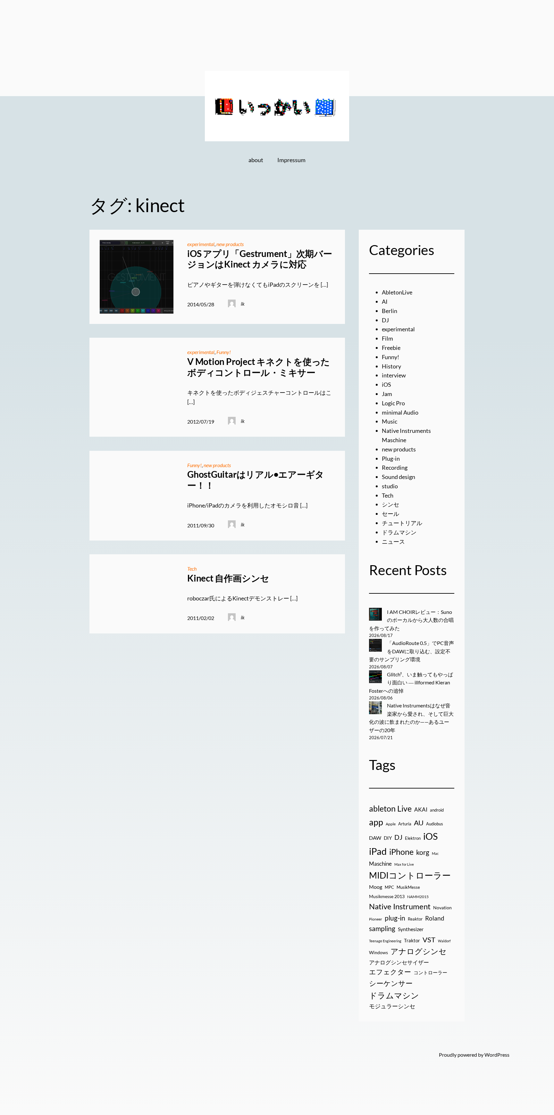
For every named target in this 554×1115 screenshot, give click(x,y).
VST (429, 939)
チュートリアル (402, 522)
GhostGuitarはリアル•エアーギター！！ (255, 480)
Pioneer (375, 919)
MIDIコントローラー (410, 875)
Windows (378, 952)
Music (389, 421)
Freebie (391, 347)
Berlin (389, 310)
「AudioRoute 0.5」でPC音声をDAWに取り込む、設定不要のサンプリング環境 (411, 651)
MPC (389, 887)
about (255, 159)
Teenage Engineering (385, 941)
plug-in (395, 918)
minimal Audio (400, 412)
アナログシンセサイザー (399, 962)
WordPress (496, 1055)
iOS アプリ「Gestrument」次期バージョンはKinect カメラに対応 (259, 259)
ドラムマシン (399, 532)
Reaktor (415, 918)
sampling (382, 928)
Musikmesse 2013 (387, 896)
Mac (435, 853)
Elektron (413, 838)
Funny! (223, 352)
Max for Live (404, 864)
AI (385, 301)
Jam (387, 393)
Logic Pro (393, 403)
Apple (391, 824)
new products (230, 244)
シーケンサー (391, 983)
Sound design (398, 476)
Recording (394, 467)
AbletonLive (397, 292)
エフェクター (390, 972)
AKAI (420, 809)
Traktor (412, 940)
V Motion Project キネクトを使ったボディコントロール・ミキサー (258, 367)
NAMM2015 (418, 896)
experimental (200, 244)
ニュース (393, 541)
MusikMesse (408, 887)
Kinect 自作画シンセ (228, 578)
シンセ (390, 504)
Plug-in (391, 458)
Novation (442, 907)
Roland (434, 918)
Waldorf (444, 941)
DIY (388, 838)
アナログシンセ (418, 951)
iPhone (401, 851)
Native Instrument (400, 906)
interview (394, 375)
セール (390, 513)
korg (422, 852)
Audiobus (434, 823)
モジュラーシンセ (392, 1006)
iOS (386, 384)
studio (390, 486)
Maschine (380, 863)
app (376, 822)
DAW (375, 838)
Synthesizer (411, 929)
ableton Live (390, 808)
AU (419, 823)
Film (387, 338)
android (437, 810)
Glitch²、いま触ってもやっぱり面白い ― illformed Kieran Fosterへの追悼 (411, 682)
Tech (192, 569)
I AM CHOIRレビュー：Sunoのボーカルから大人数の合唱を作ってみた (411, 620)
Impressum (291, 159)
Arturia (404, 823)
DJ (385, 320)
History (391, 366)
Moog (375, 887)
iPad (378, 851)
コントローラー (430, 972)
